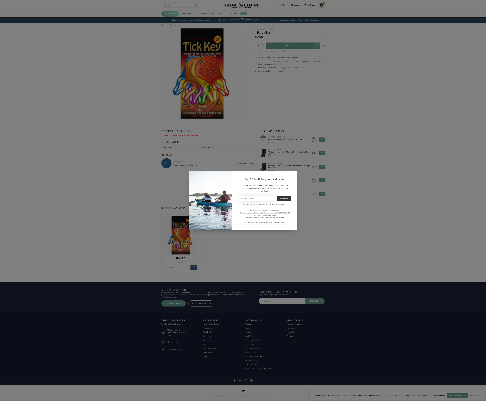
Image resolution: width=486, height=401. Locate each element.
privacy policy (282, 204)
